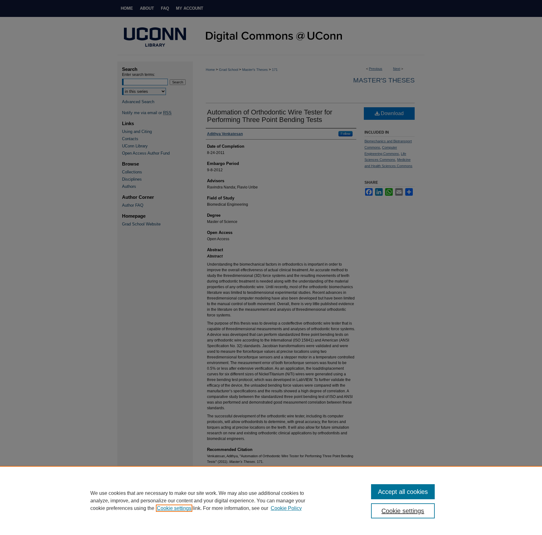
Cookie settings (174, 508)
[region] (271, 500)
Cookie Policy (286, 508)
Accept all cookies (403, 491)
